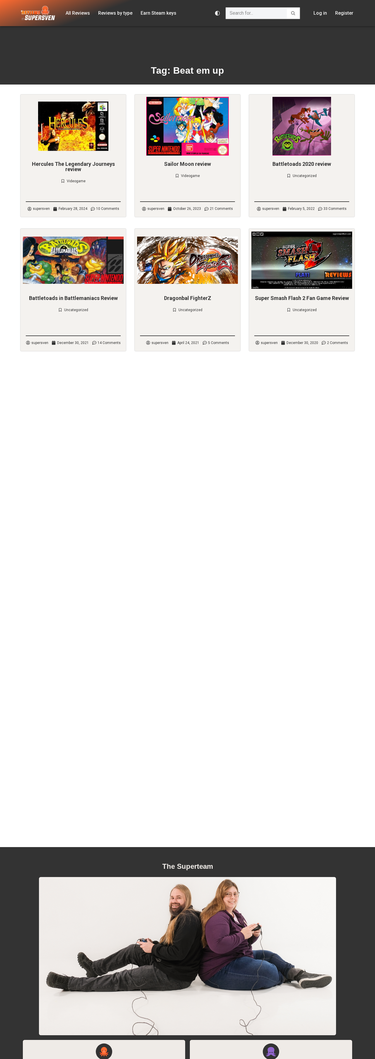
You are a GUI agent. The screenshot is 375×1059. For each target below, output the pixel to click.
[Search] (293, 13)
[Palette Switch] (217, 13)
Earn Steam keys (158, 13)
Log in (320, 13)
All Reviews (78, 13)
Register (344, 13)
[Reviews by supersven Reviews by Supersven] (38, 13)
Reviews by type (115, 13)
